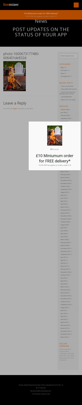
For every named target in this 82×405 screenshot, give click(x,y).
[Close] (80, 122)
